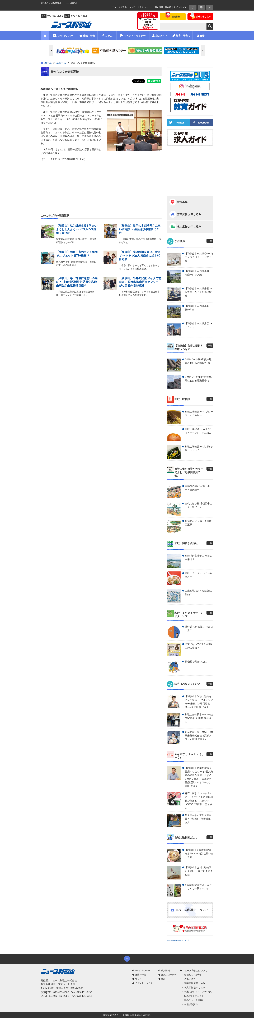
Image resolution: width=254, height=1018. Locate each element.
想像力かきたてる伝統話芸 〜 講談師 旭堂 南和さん (198, 819)
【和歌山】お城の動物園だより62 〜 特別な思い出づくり (199, 854)
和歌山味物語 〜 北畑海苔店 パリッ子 (199, 448)
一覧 (210, 241)
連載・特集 (140, 974)
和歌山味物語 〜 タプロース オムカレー (199, 413)
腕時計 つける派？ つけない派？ (199, 628)
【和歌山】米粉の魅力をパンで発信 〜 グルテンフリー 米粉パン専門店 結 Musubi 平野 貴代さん (199, 702)
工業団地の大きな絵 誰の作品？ (198, 592)
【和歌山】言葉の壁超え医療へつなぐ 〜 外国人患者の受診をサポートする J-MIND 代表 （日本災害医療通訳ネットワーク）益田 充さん (199, 777)
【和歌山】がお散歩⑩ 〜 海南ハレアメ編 (198, 273)
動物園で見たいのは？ (197, 661)
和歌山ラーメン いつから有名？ (198, 575)
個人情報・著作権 (163, 7)
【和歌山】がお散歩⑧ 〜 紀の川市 (198, 308)
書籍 (163, 979)
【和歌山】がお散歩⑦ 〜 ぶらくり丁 (198, 325)
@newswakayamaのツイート (178, 940)
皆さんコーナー (145, 7)
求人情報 (165, 970)
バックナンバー (142, 970)
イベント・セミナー (145, 983)
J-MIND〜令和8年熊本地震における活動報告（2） (199, 361)
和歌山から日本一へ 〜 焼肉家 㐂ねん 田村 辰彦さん (199, 718)
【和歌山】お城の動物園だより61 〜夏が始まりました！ (199, 871)
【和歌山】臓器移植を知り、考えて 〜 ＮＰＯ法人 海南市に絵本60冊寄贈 (140, 255)
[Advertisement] (101, 179)
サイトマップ (180, 7)
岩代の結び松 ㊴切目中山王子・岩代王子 (198, 505)
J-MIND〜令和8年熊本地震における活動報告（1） (199, 378)
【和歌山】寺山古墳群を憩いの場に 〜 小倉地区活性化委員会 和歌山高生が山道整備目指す (77, 282)
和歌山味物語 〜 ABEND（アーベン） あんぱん (198, 431)
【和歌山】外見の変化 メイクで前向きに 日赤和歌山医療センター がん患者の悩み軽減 (140, 282)
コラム (138, 979)
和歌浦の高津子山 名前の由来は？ (198, 557)
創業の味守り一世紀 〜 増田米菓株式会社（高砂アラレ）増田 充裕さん (199, 736)
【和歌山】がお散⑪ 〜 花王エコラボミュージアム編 (199, 257)
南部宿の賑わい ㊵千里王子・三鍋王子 (198, 488)
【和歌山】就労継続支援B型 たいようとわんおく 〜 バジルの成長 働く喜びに (77, 229)
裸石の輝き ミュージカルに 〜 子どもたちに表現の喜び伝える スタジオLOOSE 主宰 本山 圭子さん (199, 800)
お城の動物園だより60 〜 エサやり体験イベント (199, 886)
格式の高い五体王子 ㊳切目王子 (198, 523)
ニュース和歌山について (123, 7)
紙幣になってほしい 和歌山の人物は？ (198, 646)
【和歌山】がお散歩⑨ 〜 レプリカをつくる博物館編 (198, 292)
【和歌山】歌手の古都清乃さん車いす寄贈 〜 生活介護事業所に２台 (140, 229)
